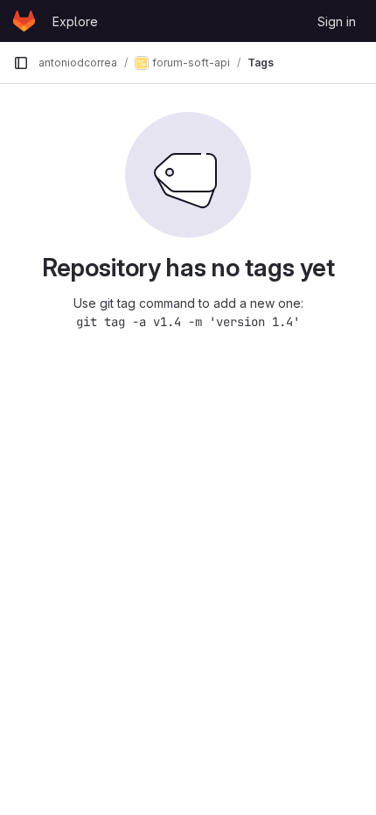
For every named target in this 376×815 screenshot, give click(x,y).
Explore (75, 21)
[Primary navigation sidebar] (21, 63)
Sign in (336, 21)
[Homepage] (24, 21)
